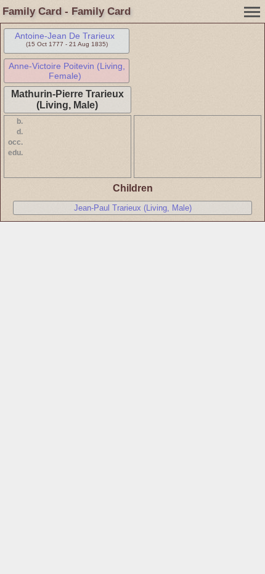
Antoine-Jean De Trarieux (65, 36)
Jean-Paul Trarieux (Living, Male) (133, 207)
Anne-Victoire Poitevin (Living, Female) (67, 71)
